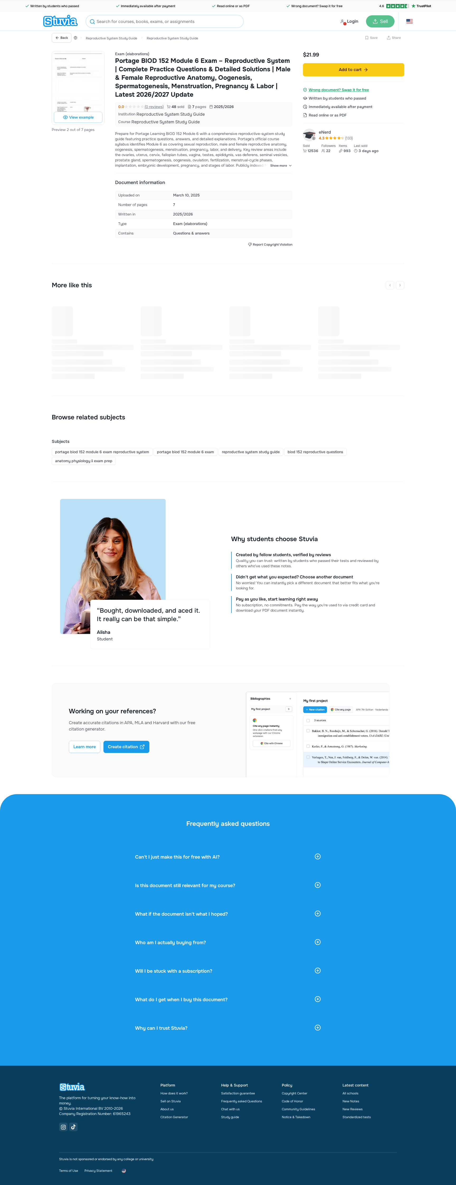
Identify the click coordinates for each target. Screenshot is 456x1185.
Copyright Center (294, 1093)
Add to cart (350, 69)
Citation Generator (174, 1117)
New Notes (351, 1101)
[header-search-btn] (92, 22)
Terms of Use (68, 1171)
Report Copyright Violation (272, 244)
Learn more (84, 747)
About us (167, 1109)
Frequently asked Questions (241, 1101)
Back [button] (64, 38)
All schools (350, 1093)
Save (374, 38)
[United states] (75, 38)
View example (81, 117)
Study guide (230, 1117)
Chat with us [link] (230, 1109)
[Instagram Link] (63, 1127)
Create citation (123, 747)
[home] (60, 21)
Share (396, 38)
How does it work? (174, 1093)
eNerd (325, 132)
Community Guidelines (298, 1109)
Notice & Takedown (296, 1117)
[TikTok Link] (73, 1127)
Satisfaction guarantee (238, 1093)
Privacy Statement (98, 1171)
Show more (278, 165)
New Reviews (353, 1109)
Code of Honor (292, 1101)
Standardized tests (357, 1117)
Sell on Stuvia (170, 1101)
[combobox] (164, 21)
